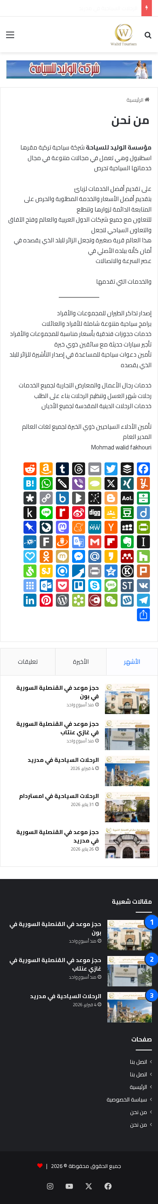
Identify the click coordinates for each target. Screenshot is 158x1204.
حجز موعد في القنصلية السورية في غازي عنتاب (57, 728)
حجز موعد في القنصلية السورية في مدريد (57, 836)
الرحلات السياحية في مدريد (63, 760)
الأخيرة (81, 661)
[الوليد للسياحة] (123, 34)
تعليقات (28, 661)
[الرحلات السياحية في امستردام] (127, 807)
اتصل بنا (138, 1061)
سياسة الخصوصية (127, 1099)
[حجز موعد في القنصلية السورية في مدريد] (127, 843)
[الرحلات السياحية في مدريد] (127, 771)
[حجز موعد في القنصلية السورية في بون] (127, 699)
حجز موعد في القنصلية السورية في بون (57, 691)
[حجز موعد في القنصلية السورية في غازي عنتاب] (127, 735)
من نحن (138, 1112)
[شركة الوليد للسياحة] (79, 69)
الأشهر (132, 661)
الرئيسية (135, 100)
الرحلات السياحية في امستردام (59, 796)
